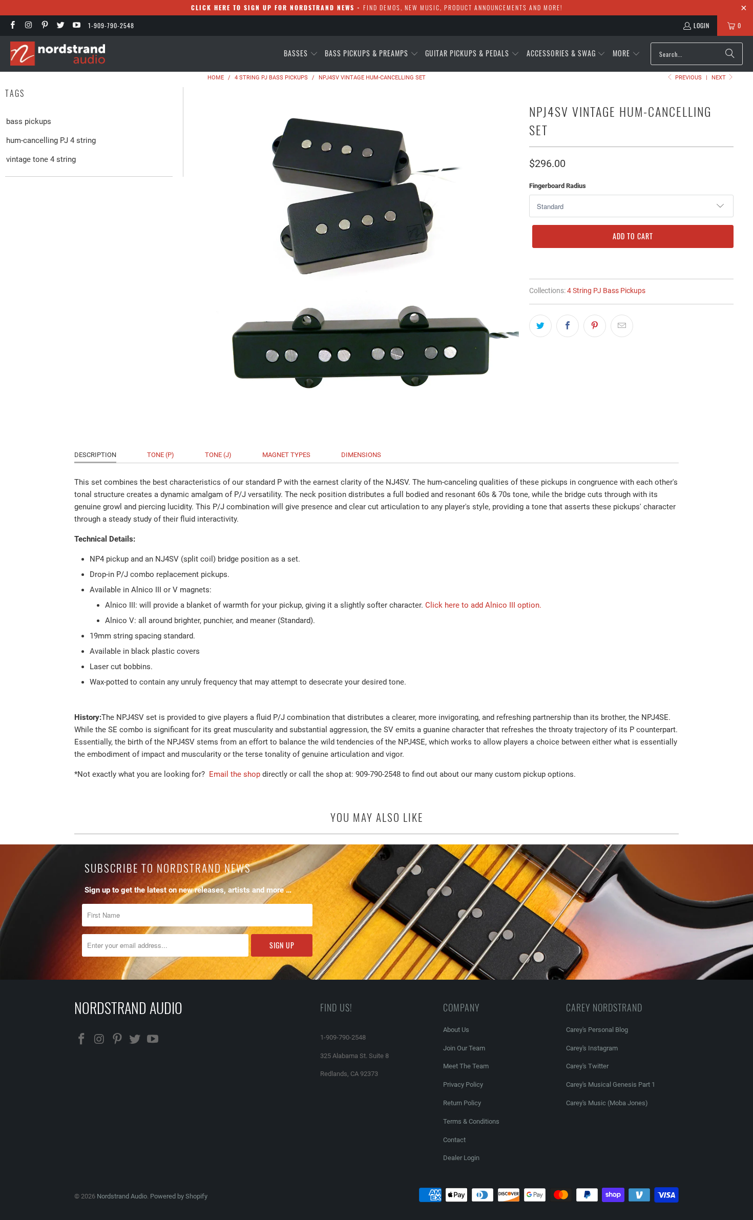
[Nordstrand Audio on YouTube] (76, 25)
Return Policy (462, 1103)
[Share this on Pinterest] (594, 326)
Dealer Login (461, 1158)
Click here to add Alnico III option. (483, 605)
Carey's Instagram (592, 1048)
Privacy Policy (463, 1084)
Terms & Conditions (471, 1121)
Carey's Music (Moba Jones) (607, 1103)
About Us (456, 1029)
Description (95, 455)
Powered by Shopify (178, 1196)
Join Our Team (464, 1048)
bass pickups (28, 121)
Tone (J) (218, 455)
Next (719, 77)
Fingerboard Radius (557, 186)
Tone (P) (160, 455)
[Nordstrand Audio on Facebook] (12, 25)
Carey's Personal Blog (597, 1029)
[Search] (730, 54)
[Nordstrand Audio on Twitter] (60, 25)
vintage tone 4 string (41, 159)
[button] (301, 54)
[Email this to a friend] (622, 326)
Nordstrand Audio (122, 1196)
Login (701, 25)
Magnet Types (286, 455)
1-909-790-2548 (111, 25)
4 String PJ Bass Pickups (606, 290)
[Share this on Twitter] (540, 326)
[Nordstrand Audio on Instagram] (28, 25)
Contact (454, 1140)
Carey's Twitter (587, 1066)
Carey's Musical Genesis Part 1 (610, 1084)
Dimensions (361, 455)
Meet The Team (466, 1066)
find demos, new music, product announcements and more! (376, 7)
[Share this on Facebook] (567, 326)
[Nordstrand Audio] (57, 54)
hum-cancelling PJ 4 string (51, 140)
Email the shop (234, 774)
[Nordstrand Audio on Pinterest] (44, 25)
